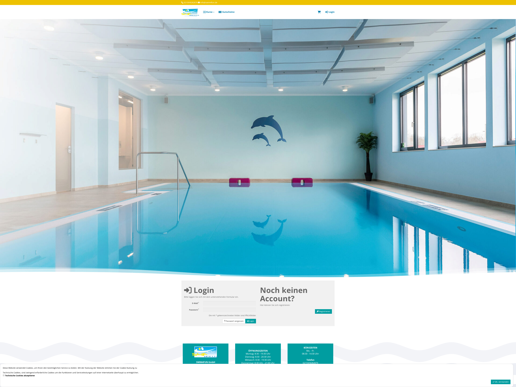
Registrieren (324, 311)
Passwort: (194, 309)
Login (331, 11)
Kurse (209, 11)
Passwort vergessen (234, 321)
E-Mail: (195, 303)
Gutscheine (228, 11)
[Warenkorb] (319, 12)
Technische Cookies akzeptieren (20, 375)
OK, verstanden (501, 382)
